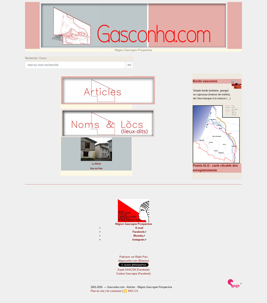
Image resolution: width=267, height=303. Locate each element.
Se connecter (113, 291)
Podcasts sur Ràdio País (133, 256)
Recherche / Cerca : (36, 58)
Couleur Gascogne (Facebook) (133, 273)
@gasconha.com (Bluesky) (133, 260)
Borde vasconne (205, 81)
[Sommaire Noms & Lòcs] (108, 134)
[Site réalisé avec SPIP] (235, 283)
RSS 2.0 (132, 291)
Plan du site (97, 291)
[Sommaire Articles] (108, 101)
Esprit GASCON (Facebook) (134, 269)
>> (129, 65)
